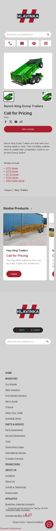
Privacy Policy (19, 522)
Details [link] (14, 274)
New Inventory (12, 390)
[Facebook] (25, 514)
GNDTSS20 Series (15, 180)
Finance (9, 407)
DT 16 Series (12, 174)
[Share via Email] (15, 121)
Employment (11, 493)
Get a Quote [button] (28, 129)
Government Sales (14, 447)
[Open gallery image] (28, 71)
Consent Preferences (10, 528)
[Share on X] (10, 121)
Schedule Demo (13, 418)
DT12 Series (12, 168)
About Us (10, 481)
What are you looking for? (20, 34)
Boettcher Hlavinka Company (20, 504)
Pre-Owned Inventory (16, 395)
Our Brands (11, 384)
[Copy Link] (21, 121)
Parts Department (14, 430)
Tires (7, 441)
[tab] (9, 96)
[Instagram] (30, 514)
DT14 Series (12, 171)
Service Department (15, 435)
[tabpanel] (28, 71)
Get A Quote (11, 401)
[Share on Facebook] (5, 121)
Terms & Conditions (35, 522)
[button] (10, 43)
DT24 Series (12, 177)
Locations (10, 475)
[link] (34, 43)
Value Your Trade (14, 412)
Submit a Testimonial (15, 487)
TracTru (37, 508)
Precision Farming (14, 458)
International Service (15, 452)
